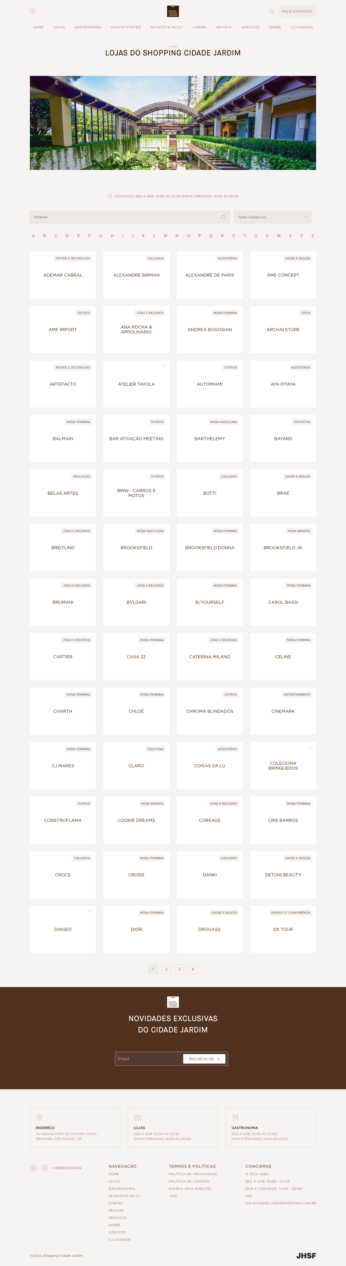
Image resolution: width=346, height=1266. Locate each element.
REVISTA (224, 27)
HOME (38, 27)
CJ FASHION (302, 27)
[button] (173, 11)
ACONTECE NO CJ (167, 27)
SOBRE (275, 27)
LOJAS (59, 27)
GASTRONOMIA (88, 27)
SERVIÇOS (250, 27)
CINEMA (200, 27)
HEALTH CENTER (126, 27)
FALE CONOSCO (297, 11)
